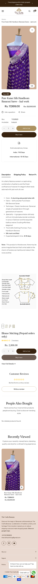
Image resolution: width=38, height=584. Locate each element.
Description (6, 175)
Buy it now (19, 134)
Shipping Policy (20, 175)
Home (4, 19)
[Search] (29, 11)
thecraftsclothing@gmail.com (11, 537)
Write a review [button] (19, 389)
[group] (19, 57)
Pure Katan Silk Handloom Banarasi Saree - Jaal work (13, 493)
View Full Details (8, 364)
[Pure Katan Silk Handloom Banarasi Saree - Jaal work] (13, 469)
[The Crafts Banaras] (19, 11)
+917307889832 (7, 535)
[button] (5, 3)
